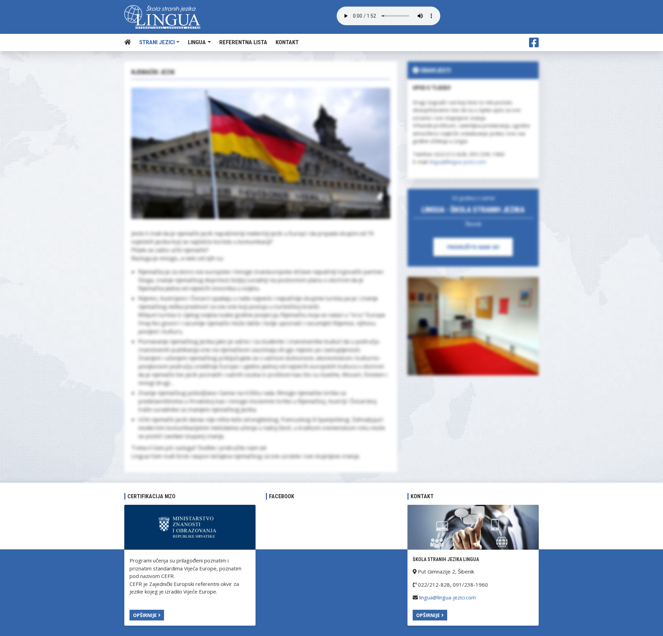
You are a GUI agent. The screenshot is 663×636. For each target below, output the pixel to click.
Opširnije (145, 615)
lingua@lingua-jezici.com (447, 597)
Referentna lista (243, 42)
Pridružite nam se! (473, 246)
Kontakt (287, 42)
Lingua (197, 42)
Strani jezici (157, 42)
